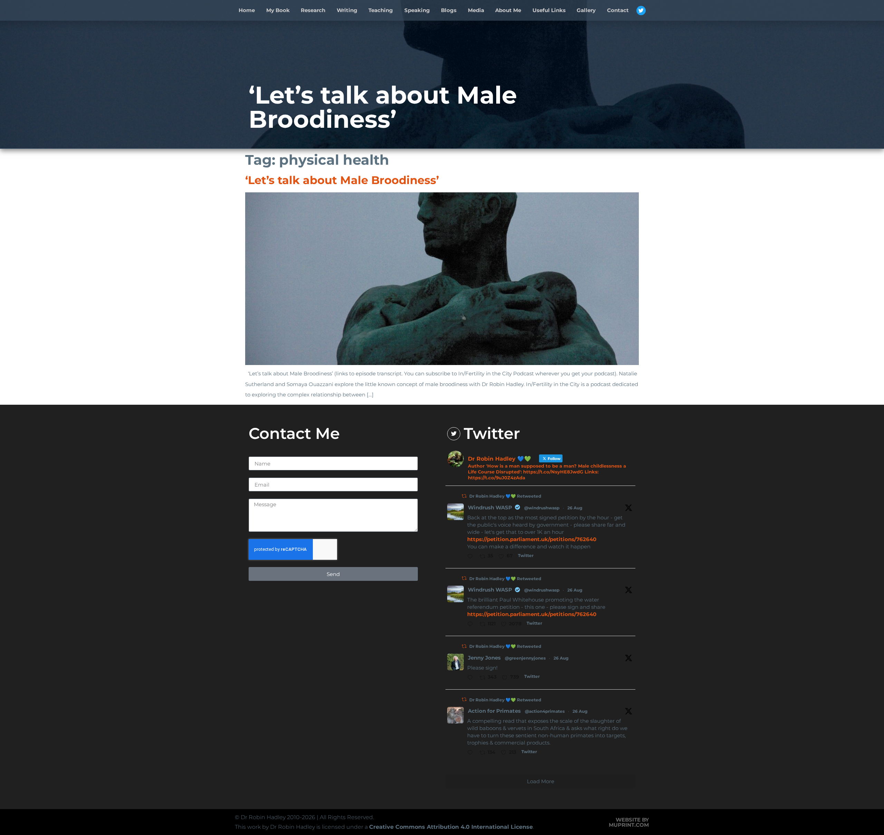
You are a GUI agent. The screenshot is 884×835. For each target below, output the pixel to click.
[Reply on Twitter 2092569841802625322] (471, 678)
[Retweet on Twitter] (464, 496)
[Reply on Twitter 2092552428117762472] (471, 625)
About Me (508, 10)
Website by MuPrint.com (629, 822)
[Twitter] (641, 10)
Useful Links (549, 10)
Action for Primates (494, 711)
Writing (347, 10)
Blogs (449, 10)
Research (313, 10)
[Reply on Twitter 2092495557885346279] (471, 753)
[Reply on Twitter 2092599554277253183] (471, 557)
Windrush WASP (490, 507)
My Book (278, 10)
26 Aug (574, 507)
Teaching (380, 10)
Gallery (586, 10)
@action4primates (545, 711)
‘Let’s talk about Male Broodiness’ (342, 180)
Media (476, 10)
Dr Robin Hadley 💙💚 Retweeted (505, 496)
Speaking (417, 10)
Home (247, 10)
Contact (618, 10)
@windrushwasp (541, 507)
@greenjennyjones (525, 658)
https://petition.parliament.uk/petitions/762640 (531, 539)
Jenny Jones (484, 657)
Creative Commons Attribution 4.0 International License (451, 827)
